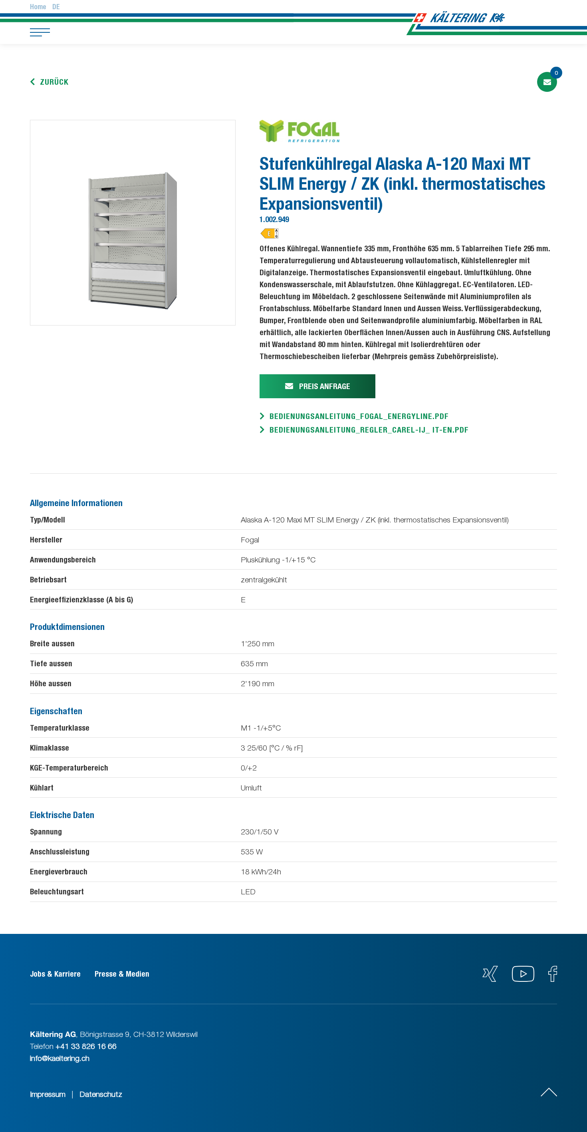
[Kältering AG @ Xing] (490, 979)
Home (38, 7)
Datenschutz (100, 1094)
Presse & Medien (122, 973)
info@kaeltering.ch (59, 1058)
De (56, 7)
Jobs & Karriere (55, 973)
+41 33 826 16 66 (86, 1046)
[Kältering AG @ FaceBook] (552, 979)
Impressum (47, 1094)
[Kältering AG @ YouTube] (524, 979)
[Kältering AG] (473, 17)
